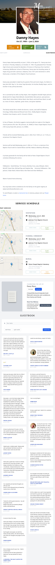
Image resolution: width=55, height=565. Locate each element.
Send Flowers (47, 272)
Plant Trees (47, 228)
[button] (11, 219)
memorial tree (23, 193)
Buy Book (38, 289)
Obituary (3, 53)
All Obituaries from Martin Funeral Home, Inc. (43, 10)
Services (26, 53)
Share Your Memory (45, 305)
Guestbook (50, 53)
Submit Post (47, 329)
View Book (30, 289)
